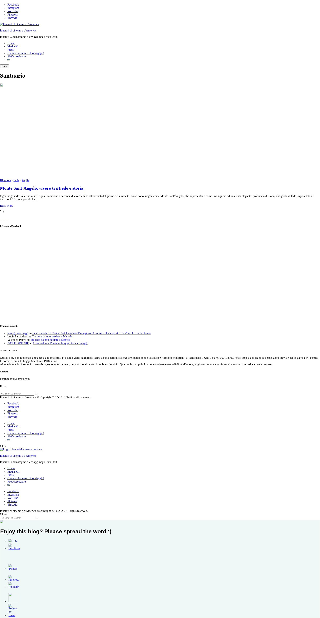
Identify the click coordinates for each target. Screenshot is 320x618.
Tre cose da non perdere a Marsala (52, 336)
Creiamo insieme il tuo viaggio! (25, 53)
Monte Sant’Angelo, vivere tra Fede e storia (41, 188)
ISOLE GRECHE (18, 343)
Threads (12, 17)
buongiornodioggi (17, 333)
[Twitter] (4, 219)
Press (10, 49)
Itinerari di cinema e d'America (18, 30)
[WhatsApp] (10, 219)
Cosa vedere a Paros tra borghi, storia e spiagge (60, 343)
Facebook (13, 4)
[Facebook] (1, 219)
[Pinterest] (7, 219)
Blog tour (5, 180)
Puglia (25, 180)
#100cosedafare (16, 56)
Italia (16, 180)
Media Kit (13, 46)
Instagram (13, 7)
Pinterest (12, 14)
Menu (4, 66)
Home (11, 43)
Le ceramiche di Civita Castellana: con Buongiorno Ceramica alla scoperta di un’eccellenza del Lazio (91, 333)
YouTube (12, 11)
